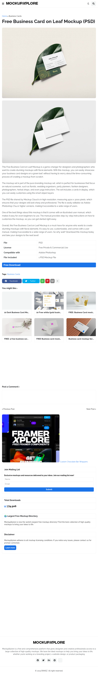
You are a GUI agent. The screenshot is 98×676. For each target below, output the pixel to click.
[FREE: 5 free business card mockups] (17, 327)
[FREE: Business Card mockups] (81, 301)
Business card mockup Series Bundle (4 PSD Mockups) (81, 339)
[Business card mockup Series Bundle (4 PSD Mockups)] (81, 327)
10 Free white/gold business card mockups (49, 312)
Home (4, 16)
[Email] (52, 281)
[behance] (49, 660)
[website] (60, 660)
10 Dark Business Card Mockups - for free (16, 312)
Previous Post (9, 409)
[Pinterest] (47, 281)
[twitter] (43, 660)
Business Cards (15, 16)
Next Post (91, 409)
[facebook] (38, 660)
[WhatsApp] (42, 281)
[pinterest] (54, 660)
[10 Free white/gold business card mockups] (49, 301)
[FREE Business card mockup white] (49, 327)
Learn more (10, 548)
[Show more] (57, 281)
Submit (49, 489)
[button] (3, 4)
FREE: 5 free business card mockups (16, 339)
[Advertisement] (49, 364)
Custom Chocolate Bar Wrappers (74, 462)
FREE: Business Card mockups (81, 312)
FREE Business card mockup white (49, 339)
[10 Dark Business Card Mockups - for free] (17, 301)
